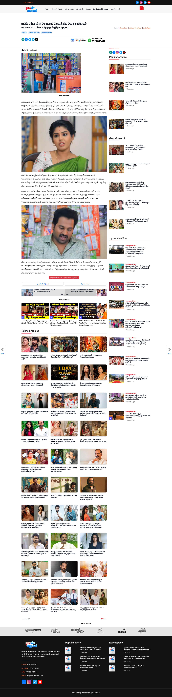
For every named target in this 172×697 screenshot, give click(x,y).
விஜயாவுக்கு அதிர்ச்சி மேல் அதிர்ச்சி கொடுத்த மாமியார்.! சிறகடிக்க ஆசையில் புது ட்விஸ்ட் (33, 469)
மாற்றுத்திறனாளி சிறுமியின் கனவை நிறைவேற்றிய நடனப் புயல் (92, 609)
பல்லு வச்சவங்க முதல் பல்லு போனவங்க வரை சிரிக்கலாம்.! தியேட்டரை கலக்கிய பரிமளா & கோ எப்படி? (137, 185)
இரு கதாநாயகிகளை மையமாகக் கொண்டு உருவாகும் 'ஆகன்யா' (91, 384)
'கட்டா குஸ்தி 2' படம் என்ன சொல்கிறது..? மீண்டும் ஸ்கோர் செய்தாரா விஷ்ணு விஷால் (136, 147)
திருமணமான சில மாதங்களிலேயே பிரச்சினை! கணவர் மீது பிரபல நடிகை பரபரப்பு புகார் (63, 441)
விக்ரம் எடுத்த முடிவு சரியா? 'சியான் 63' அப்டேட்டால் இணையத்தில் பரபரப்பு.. (34, 580)
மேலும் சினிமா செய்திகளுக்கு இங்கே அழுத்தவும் (64, 277)
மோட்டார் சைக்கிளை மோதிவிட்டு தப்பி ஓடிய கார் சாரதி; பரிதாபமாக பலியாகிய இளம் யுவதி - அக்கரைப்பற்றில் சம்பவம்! (138, 324)
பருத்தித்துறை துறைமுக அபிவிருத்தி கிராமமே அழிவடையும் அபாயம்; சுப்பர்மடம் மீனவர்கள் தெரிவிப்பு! (138, 342)
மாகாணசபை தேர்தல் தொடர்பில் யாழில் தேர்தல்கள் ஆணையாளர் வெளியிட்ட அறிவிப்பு (136, 397)
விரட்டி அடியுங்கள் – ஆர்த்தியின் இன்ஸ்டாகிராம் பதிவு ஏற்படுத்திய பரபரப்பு (93, 440)
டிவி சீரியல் (79, 9)
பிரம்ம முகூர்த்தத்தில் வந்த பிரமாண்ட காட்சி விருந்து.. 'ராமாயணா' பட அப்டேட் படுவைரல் (34, 609)
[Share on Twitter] (29, 39)
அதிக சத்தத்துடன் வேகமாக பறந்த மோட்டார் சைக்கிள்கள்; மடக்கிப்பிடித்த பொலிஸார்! (138, 305)
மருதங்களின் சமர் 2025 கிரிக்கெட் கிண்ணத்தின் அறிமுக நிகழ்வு (137, 285)
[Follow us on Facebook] (113, 52)
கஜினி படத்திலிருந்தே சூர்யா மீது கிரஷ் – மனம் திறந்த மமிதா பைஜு (34, 440)
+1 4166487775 (32, 664)
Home (116, 28)
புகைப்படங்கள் (115, 9)
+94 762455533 (33, 668)
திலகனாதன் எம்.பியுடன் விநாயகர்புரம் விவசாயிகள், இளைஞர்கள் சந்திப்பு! (138, 267)
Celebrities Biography (100, 9)
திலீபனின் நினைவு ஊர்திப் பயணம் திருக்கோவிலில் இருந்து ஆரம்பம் (137, 378)
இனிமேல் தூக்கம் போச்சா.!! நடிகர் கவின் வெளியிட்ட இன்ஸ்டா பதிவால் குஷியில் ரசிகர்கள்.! (35, 553)
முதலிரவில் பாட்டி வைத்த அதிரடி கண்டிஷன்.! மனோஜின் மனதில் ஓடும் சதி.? (34, 357)
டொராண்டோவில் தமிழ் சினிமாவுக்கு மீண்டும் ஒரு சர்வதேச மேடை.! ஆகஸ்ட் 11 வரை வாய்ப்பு (63, 385)
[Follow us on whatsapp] (110, 52)
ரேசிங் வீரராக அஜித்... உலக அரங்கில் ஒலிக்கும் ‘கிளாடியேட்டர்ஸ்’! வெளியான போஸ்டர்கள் (63, 413)
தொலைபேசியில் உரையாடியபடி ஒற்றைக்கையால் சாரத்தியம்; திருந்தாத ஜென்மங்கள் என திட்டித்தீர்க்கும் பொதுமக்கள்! (135, 250)
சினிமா (47, 9)
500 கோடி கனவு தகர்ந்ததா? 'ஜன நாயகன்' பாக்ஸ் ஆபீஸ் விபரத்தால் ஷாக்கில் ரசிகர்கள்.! (91, 581)
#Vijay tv (24, 32)
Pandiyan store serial (34, 32)
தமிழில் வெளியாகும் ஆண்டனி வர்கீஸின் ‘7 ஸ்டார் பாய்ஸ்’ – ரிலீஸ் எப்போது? (64, 356)
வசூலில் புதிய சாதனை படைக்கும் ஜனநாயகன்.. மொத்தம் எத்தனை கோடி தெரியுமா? (93, 413)
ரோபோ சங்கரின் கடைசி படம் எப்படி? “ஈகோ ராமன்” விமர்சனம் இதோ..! (137, 220)
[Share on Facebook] (26, 39)
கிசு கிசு (88, 9)
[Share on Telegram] (33, 39)
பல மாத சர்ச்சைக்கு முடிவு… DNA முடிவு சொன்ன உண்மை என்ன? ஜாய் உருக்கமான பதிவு (64, 469)
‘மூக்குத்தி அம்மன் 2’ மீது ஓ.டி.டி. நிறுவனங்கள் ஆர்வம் (91, 356)
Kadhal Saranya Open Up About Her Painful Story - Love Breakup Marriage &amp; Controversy (93, 323)
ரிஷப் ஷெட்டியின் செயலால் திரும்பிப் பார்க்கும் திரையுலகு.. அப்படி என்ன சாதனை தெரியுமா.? (91, 497)
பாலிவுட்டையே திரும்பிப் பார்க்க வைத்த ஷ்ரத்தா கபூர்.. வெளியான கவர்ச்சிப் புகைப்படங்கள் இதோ (92, 553)
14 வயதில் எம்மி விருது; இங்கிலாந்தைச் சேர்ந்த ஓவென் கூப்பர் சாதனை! (138, 415)
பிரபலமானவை (85, 284)
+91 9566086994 (30, 672)
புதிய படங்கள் (69, 9)
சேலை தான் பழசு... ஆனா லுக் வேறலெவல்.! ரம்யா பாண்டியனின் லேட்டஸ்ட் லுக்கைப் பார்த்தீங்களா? (91, 525)
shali (23, 50)
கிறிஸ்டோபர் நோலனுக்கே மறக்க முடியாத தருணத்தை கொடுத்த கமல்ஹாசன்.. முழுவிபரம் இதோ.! (64, 581)
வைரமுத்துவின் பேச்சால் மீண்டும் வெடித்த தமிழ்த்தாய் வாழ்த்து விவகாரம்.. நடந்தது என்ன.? (64, 553)
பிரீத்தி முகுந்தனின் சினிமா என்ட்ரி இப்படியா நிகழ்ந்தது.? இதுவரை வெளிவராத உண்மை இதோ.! (33, 525)
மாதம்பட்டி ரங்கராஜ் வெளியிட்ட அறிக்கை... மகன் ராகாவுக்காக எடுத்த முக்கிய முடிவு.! (63, 525)
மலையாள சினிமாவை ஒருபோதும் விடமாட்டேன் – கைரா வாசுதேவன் (32, 384)
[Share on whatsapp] (23, 39)
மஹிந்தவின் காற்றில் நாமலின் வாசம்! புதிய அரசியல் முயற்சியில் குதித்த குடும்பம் (138, 360)
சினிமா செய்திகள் (135, 28)
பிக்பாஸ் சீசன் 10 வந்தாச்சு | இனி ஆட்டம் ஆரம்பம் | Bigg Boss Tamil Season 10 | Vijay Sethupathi (63, 323)
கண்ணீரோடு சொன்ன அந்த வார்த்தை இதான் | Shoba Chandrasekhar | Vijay (35, 322)
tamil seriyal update (47, 32)
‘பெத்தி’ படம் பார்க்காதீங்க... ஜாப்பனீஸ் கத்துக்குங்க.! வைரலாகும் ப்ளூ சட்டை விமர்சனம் (137, 202)
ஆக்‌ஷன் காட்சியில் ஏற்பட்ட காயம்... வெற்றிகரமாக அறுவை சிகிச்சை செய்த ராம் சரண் (64, 609)
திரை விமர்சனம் (57, 9)
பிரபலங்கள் (124, 28)
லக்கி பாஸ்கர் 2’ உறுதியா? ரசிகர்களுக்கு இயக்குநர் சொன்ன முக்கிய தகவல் (35, 496)
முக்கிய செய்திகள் (42, 284)
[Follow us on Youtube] (124, 52)
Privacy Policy (26, 660)
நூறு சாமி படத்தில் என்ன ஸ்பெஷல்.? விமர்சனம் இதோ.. (138, 165)
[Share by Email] (36, 39)
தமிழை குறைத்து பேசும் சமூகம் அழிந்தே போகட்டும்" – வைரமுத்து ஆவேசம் (93, 468)
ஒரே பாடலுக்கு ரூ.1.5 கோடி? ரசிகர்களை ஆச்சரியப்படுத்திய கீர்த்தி (35, 412)
